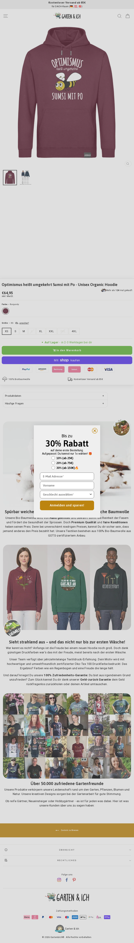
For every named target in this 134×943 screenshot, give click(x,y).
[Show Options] (90, 494)
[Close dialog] (94, 430)
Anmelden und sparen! (67, 505)
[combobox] (66, 494)
